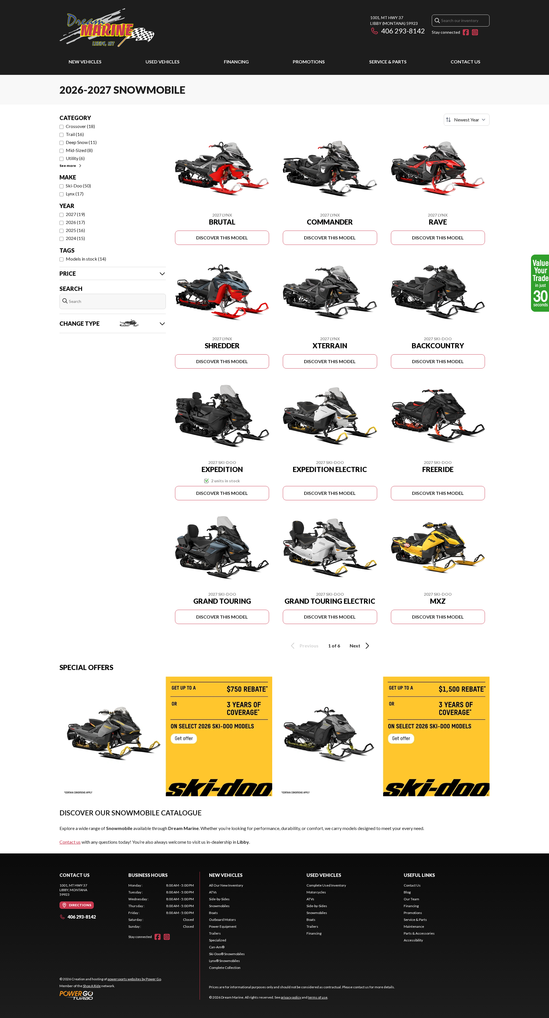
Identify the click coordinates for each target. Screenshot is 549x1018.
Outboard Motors (222, 919)
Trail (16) (75, 134)
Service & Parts (388, 61)
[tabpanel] (161, 906)
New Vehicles (85, 61)
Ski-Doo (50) (78, 185)
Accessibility (413, 940)
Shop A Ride (92, 986)
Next (355, 645)
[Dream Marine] (106, 27)
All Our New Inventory (226, 885)
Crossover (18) (80, 126)
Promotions (309, 61)
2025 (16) (75, 230)
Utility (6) (75, 158)
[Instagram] (475, 32)
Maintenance (414, 926)
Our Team (411, 899)
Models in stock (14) (86, 258)
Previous (309, 645)
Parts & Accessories (419, 933)
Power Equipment (222, 926)
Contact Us (465, 61)
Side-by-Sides (219, 899)
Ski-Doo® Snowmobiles (227, 954)
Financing (236, 61)
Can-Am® (216, 947)
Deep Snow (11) (81, 142)
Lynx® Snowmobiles (224, 961)
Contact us (70, 842)
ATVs (213, 892)
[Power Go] (110, 995)
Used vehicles (163, 61)
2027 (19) (75, 214)
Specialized (217, 940)
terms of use (317, 997)
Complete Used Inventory (326, 885)
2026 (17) (75, 222)
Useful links (419, 875)
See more (67, 165)
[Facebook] (465, 32)
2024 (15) (75, 238)
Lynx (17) (74, 193)
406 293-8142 (403, 31)
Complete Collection (224, 967)
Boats (213, 913)
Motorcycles (316, 892)
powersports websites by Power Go (134, 979)
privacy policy (291, 997)
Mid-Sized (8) (79, 150)
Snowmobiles (219, 906)
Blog (407, 892)
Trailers (215, 933)
